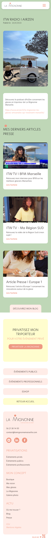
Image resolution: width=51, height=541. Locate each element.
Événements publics (25, 371)
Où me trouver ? (13, 510)
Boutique (10, 479)
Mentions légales (13, 527)
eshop (25, 391)
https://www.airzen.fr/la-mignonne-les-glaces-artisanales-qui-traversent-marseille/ (24, 111)
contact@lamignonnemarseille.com (21, 432)
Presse (9, 517)
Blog (8, 513)
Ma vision (10, 483)
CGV (8, 524)
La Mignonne (12, 491)
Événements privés (14, 457)
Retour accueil (25, 401)
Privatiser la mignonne (25, 346)
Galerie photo (12, 495)
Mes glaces (11, 487)
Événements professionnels (25, 381)
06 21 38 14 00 (12, 428)
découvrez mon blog (25, 308)
